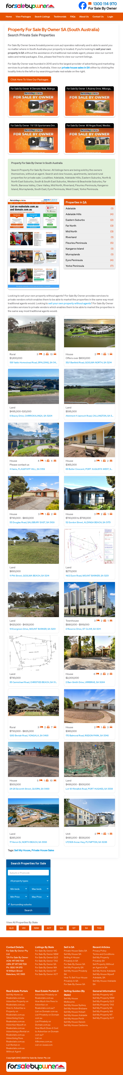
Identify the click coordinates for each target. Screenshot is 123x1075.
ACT (49, 927)
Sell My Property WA (103, 1011)
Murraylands (89, 254)
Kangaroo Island (89, 248)
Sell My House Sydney (75, 1005)
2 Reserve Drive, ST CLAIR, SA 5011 (83, 628)
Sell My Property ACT (103, 1017)
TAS (99, 927)
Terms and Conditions (103, 953)
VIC (24, 927)
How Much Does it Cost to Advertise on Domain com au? (47, 1031)
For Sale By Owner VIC (46, 950)
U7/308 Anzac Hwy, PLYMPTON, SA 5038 (86, 841)
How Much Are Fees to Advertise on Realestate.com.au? (46, 1004)
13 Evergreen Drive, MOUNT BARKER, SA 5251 (33, 628)
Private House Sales (43, 850)
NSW (36, 927)
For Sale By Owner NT (46, 970)
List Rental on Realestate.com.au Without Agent (15, 1048)
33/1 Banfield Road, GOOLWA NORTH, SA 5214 (89, 362)
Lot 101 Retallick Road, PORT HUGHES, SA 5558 (89, 788)
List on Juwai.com (44, 1044)
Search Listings (42, 16)
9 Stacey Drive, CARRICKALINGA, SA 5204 (31, 415)
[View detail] (31, 333)
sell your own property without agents (69, 303)
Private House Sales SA (75, 950)
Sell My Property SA (74, 967)
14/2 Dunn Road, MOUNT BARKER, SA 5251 (87, 575)
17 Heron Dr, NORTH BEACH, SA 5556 (28, 841)
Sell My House (22, 850)
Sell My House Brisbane (75, 1008)
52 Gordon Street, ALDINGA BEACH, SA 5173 (88, 522)
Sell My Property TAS (103, 1004)
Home (9, 16)
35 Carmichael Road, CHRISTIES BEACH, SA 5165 (33, 682)
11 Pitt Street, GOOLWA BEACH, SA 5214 (29, 575)
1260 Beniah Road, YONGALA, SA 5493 (29, 735)
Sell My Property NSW (104, 997)
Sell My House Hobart (74, 1011)
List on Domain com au (46, 1011)
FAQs (72, 16)
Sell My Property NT (103, 1014)
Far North (89, 225)
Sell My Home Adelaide (104, 970)
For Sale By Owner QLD (46, 957)
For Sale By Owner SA (45, 964)
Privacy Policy (99, 950)
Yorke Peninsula (89, 265)
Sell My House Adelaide (75, 1015)
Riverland (89, 237)
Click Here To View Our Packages (29, 79)
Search (28, 910)
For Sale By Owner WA (46, 967)
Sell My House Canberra (76, 1025)
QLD (11, 927)
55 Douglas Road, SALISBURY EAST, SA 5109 (32, 522)
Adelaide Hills (89, 214)
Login (110, 16)
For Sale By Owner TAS (46, 960)
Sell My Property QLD (103, 1001)
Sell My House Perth (74, 1018)
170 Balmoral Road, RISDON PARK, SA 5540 (87, 735)
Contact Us (98, 16)
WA (61, 927)
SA (84, 202)
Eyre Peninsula (89, 260)
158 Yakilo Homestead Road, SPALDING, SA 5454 (33, 362)
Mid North (89, 231)
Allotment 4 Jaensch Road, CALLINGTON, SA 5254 (89, 415)
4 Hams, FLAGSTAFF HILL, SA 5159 (27, 468)
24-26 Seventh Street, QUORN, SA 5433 (29, 788)
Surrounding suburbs (21, 904)
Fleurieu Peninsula (89, 242)
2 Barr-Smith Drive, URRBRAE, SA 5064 (85, 682)
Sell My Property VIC (103, 994)
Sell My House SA (72, 953)
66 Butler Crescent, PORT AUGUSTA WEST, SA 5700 (89, 468)
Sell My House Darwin (74, 1021)
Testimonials (60, 16)
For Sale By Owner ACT (46, 974)
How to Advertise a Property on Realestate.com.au (15, 1011)
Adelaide (89, 208)
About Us (84, 16)
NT (74, 927)
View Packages (23, 16)
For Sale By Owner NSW (46, 953)
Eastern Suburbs (89, 219)
